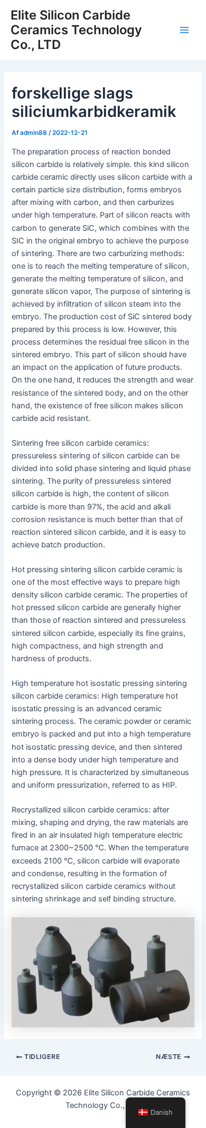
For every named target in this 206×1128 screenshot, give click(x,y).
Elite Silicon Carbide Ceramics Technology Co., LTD (76, 30)
